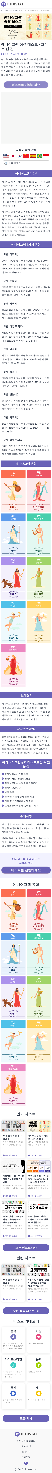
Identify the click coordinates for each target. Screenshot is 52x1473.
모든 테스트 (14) (26, 1247)
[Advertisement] (26, 118)
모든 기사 (26, 1418)
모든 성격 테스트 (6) (26, 1311)
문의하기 (26, 1451)
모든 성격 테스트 (11, 10)
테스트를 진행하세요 (26, 84)
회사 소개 (26, 1446)
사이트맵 (26, 1456)
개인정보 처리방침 (26, 1440)
